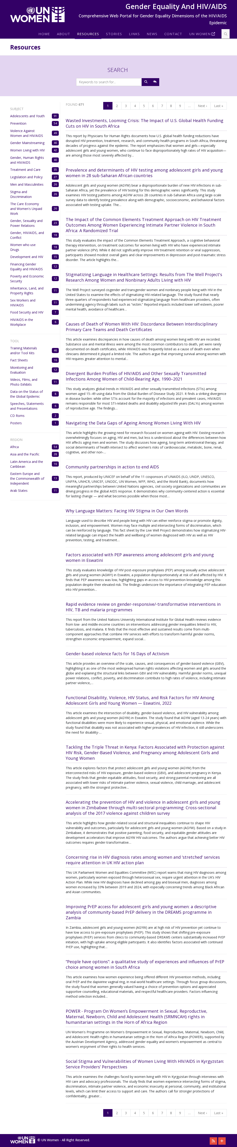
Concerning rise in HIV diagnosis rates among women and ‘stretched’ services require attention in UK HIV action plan (143, 859)
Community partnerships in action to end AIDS (112, 467)
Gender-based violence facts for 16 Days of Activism (117, 653)
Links (134, 33)
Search (118, 70)
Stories (114, 33)
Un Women (200, 33)
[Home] (39, 14)
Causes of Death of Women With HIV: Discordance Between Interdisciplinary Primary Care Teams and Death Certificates (141, 326)
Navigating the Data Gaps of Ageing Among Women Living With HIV (133, 423)
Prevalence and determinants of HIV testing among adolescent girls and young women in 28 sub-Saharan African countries (144, 172)
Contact (173, 33)
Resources (88, 33)
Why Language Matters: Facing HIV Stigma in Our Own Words (127, 511)
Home (44, 33)
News (152, 33)
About (63, 33)
